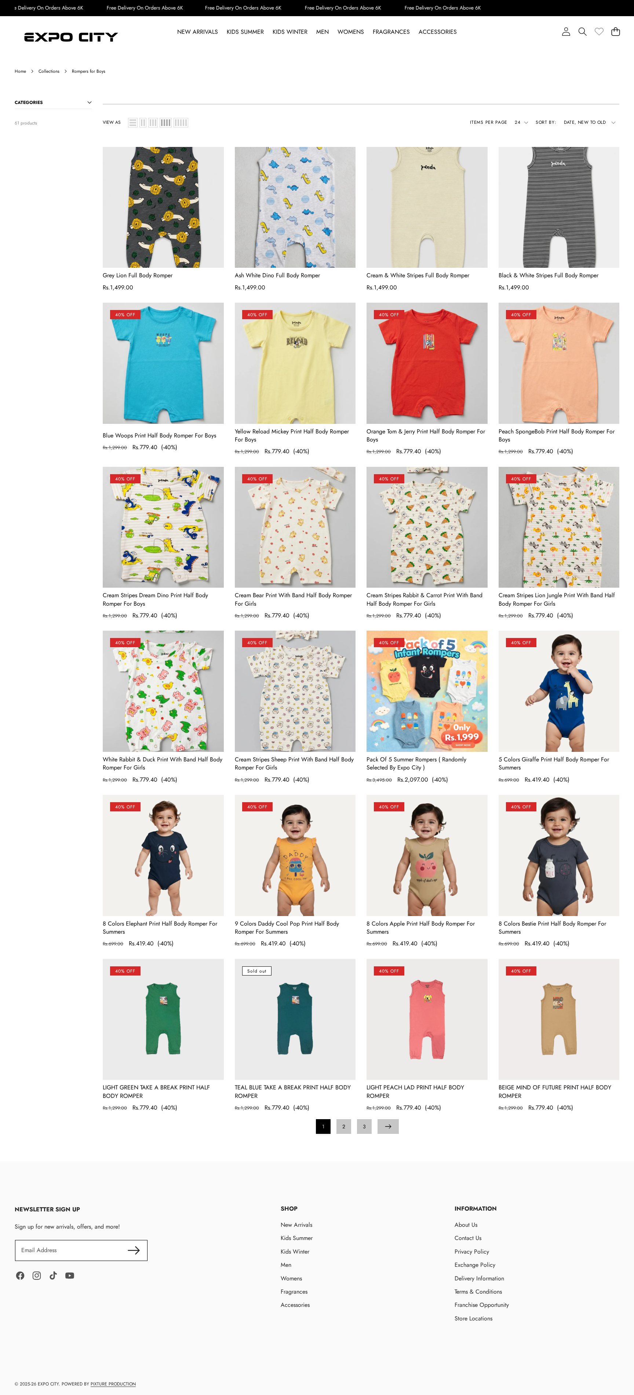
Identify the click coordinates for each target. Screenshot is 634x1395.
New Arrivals (296, 1225)
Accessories (295, 1305)
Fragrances (294, 1291)
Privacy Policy (472, 1251)
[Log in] (566, 32)
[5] (181, 122)
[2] (142, 122)
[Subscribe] (133, 1250)
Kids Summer (297, 1238)
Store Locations (473, 1318)
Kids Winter (295, 1251)
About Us (466, 1225)
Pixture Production (113, 1384)
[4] (166, 122)
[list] (133, 122)
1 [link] (323, 1126)
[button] (582, 32)
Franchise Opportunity (482, 1305)
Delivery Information (479, 1278)
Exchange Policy (475, 1265)
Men (286, 1265)
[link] (599, 32)
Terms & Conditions (478, 1291)
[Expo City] (70, 38)
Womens (291, 1278)
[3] (153, 122)
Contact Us (468, 1238)
